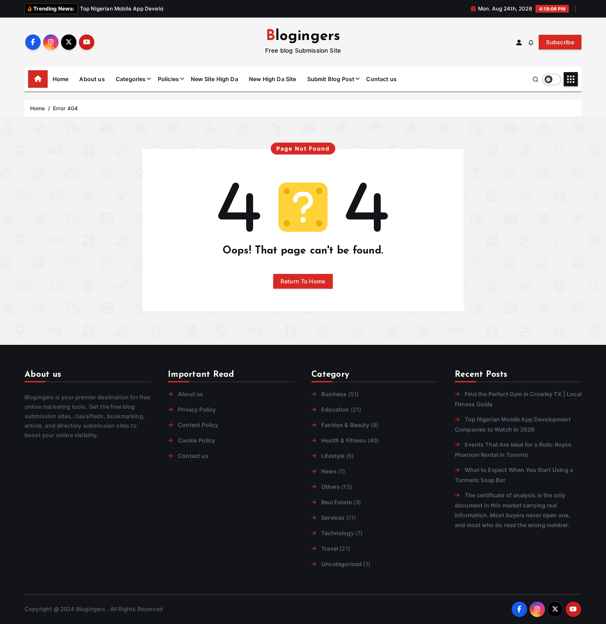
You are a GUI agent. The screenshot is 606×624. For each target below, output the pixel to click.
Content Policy (198, 424)
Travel (329, 548)
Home (61, 79)
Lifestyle (332, 455)
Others (330, 486)
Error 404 (65, 108)
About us (92, 79)
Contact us (381, 79)
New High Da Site (272, 79)
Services (332, 517)
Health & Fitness (343, 440)
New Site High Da (214, 79)
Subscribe (560, 42)
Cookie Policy (196, 440)
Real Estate (336, 502)
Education (335, 409)
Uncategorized (341, 563)
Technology (337, 533)
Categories (131, 79)
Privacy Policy (197, 409)
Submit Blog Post (331, 79)
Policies (168, 79)
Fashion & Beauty (345, 424)
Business (333, 394)
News (329, 471)
